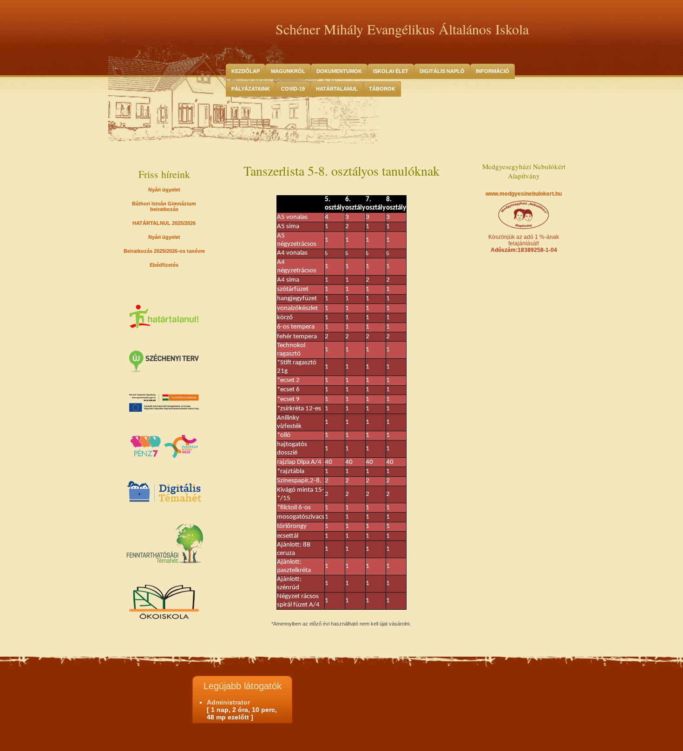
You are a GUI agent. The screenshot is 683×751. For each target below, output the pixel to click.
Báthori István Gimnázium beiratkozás (164, 206)
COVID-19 (293, 89)
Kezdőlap (245, 71)
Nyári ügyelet (164, 189)
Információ (492, 71)
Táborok (382, 89)
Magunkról (288, 71)
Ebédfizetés (164, 265)
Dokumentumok (339, 71)
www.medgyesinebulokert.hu (524, 194)
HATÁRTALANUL (337, 89)
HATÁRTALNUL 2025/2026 (164, 223)
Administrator (228, 702)
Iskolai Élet (390, 71)
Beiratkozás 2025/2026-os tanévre (164, 251)
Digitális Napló (442, 71)
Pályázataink (250, 89)
